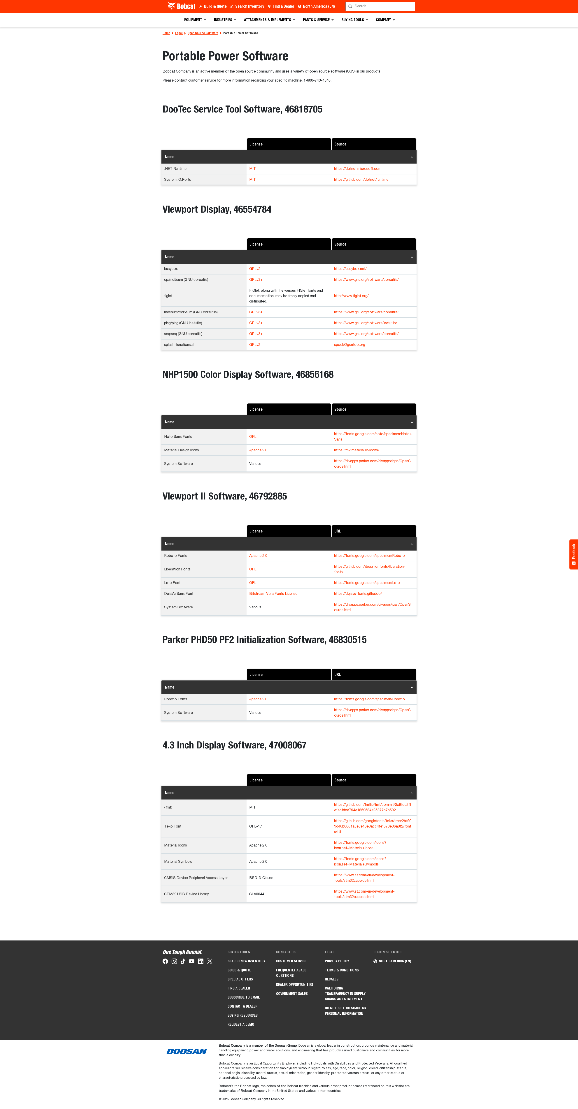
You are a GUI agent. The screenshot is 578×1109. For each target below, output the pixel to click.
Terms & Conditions (342, 970)
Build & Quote (215, 6)
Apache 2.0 (258, 450)
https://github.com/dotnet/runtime (361, 180)
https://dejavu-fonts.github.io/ (358, 594)
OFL (252, 437)
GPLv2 (254, 269)
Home (166, 33)
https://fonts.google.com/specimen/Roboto (369, 556)
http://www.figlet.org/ (351, 296)
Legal (179, 33)
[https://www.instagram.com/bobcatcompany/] (174, 962)
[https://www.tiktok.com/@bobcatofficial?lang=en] (183, 962)
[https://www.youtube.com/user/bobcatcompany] (191, 962)
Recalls (331, 979)
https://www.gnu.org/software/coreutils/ (366, 280)
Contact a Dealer (242, 1006)
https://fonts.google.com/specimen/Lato (367, 583)
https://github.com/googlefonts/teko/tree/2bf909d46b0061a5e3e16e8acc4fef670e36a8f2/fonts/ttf (372, 826)
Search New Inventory (246, 961)
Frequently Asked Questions (291, 973)
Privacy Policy (337, 961)
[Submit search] (411, 6)
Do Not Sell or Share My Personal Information (345, 1011)
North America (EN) (319, 6)
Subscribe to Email (244, 997)
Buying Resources (243, 1015)
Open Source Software (203, 33)
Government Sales (292, 994)
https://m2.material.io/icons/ (356, 450)
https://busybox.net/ (350, 269)
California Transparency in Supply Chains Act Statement (345, 993)
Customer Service (291, 961)
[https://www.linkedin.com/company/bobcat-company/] (200, 962)
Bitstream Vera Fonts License (273, 594)
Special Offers (240, 979)
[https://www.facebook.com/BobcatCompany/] (165, 962)
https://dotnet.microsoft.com (357, 169)
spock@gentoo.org (349, 345)
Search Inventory (249, 6)
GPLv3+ (256, 280)
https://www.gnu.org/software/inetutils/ (365, 323)
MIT (252, 169)
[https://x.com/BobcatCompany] (209, 962)
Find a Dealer (283, 6)
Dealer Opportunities (294, 984)
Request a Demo (241, 1024)
